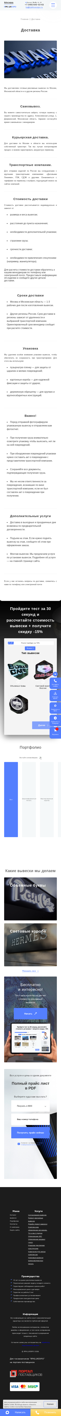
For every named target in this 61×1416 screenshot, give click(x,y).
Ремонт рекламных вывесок (35, 1219)
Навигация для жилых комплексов (36, 1253)
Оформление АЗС (35, 1236)
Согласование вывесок (37, 1215)
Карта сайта (15, 1230)
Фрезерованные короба (47, 799)
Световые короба (28, 931)
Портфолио (14, 1221)
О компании (14, 1227)
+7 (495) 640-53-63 (34, 5)
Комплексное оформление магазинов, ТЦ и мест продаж (37, 1230)
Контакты (13, 1224)
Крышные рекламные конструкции (36, 1246)
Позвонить (50, 1412)
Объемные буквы (28, 885)
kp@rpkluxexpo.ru (34, 7)
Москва (8, 2)
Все (11, 799)
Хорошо (50, 1404)
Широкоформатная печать (29, 799)
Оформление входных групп (36, 1240)
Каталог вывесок (13, 1216)
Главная (25, 19)
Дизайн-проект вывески (37, 1224)
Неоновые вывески (35, 1258)
